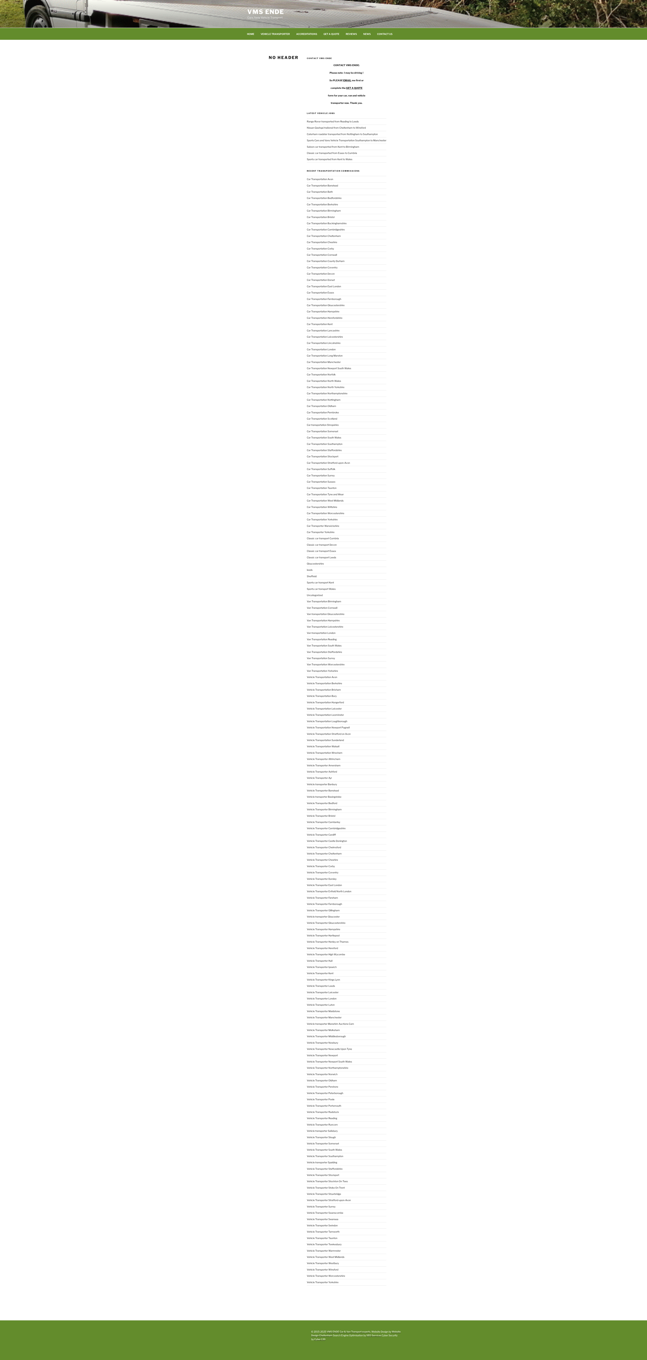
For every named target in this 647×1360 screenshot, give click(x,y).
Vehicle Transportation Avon (322, 677)
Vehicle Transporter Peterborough (325, 1093)
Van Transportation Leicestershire (325, 626)
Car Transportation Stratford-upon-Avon (328, 462)
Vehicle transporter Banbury (322, 784)
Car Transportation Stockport (322, 456)
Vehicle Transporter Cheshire (322, 859)
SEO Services (373, 1335)
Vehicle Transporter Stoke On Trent (326, 1187)
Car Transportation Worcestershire (325, 513)
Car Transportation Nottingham (324, 399)
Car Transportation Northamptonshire (327, 393)
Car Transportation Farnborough (324, 299)
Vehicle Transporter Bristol (321, 815)
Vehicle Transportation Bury (322, 695)
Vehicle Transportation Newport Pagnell (328, 727)
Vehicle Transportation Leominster (325, 714)
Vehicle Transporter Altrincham (323, 759)
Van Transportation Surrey (321, 658)
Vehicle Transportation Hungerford (325, 702)
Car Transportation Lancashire (323, 330)
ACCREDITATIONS (306, 34)
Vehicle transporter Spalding (322, 1162)
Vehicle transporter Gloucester (323, 916)
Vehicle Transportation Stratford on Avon (329, 733)
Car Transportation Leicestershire (325, 336)
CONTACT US (384, 34)
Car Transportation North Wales (324, 380)
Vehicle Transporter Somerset (323, 1143)
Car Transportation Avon (320, 179)
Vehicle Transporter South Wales (324, 1149)
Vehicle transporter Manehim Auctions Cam (330, 1023)
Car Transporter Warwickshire (323, 525)
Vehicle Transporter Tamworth (323, 1231)
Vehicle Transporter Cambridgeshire (326, 828)
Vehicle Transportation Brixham (324, 689)
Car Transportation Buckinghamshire (327, 223)
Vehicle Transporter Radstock (323, 1112)
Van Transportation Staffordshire (324, 652)
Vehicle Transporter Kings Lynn (323, 979)
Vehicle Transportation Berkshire (324, 683)
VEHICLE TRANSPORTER (275, 34)
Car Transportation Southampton (324, 443)
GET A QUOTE (331, 34)
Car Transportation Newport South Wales (329, 368)
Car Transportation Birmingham (324, 210)
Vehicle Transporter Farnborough (324, 904)
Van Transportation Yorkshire (322, 670)
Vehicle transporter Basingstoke (324, 796)
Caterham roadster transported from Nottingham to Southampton (342, 134)
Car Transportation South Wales (324, 437)
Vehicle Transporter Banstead (323, 790)
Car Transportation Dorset (321, 279)
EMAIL (347, 80)
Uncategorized (315, 595)
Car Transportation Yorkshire (322, 519)
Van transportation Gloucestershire (325, 614)
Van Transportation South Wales (324, 645)
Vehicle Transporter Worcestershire (326, 1275)
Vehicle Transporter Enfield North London (329, 891)
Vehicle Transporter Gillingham (323, 910)
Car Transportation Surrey (321, 475)
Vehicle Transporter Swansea (322, 1219)
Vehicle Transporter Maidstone (323, 1011)
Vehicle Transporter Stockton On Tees (327, 1181)
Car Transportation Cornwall (322, 254)
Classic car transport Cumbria (323, 538)
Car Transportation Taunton (321, 487)
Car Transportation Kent (320, 324)
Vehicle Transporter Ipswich (322, 967)
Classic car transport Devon (322, 544)
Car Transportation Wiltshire (322, 507)
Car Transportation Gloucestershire (326, 305)
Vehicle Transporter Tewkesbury (324, 1244)
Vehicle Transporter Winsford (322, 1269)
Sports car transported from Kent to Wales (329, 159)
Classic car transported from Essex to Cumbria (332, 153)
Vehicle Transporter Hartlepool (323, 935)
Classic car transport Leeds (321, 557)
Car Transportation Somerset (322, 431)
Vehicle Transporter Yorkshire (322, 1282)
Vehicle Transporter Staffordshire (325, 1168)
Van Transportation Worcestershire (326, 664)
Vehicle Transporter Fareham (322, 897)
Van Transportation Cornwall (322, 607)
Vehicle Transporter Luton (321, 1004)
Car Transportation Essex (320, 292)
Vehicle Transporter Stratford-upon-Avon (329, 1200)
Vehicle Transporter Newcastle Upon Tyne (329, 1048)
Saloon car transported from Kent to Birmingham (333, 146)
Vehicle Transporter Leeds (321, 985)
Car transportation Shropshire (323, 424)
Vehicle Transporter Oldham (322, 1080)
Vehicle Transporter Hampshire (323, 929)
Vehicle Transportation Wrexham (324, 752)
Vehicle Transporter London (321, 998)
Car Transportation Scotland (322, 418)
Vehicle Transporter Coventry (322, 872)
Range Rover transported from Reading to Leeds (333, 121)
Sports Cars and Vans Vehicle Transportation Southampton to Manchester (346, 140)
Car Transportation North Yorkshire (325, 387)
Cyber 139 (319, 1339)
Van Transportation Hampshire (323, 620)
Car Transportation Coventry (322, 267)
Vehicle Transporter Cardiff (321, 834)
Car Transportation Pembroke (323, 412)
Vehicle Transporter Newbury (322, 1042)
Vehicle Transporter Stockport (323, 1175)
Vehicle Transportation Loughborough (327, 721)
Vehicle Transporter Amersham (324, 765)
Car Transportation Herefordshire (324, 317)
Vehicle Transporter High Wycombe (326, 954)
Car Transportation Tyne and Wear (325, 494)
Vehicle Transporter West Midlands (325, 1256)
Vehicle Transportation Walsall (323, 746)
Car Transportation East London (324, 286)
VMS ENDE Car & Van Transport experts (348, 1331)
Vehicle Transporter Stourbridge (324, 1193)
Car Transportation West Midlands (325, 500)
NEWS (367, 34)
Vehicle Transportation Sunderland (325, 740)
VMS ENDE (265, 12)
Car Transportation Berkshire (322, 204)
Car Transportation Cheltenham (324, 235)
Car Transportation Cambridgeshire (326, 229)
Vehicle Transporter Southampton (325, 1156)
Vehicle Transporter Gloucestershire (326, 922)
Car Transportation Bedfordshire (324, 198)
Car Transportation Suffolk (321, 469)
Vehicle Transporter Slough (321, 1137)
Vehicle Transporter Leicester (322, 992)
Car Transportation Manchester (324, 362)
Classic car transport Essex (321, 551)
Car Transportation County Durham (326, 261)
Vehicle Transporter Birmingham (324, 809)
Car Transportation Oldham (321, 406)
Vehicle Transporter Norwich (322, 1074)
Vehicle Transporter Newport (322, 1055)
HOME (250, 34)
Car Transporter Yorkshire (320, 532)
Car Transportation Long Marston (325, 355)
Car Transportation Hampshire (323, 311)
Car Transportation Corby (320, 248)
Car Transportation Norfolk (321, 374)
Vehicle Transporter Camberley (323, 822)
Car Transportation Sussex (321, 481)
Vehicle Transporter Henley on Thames (327, 941)
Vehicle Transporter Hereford (322, 948)
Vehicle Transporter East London (324, 885)
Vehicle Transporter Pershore (322, 1086)
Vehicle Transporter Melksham (323, 1030)
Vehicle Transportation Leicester (324, 708)
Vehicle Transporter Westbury (323, 1263)
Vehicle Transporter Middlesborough (326, 1036)
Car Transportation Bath (320, 191)
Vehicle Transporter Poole (320, 1099)
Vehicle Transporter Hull (319, 960)
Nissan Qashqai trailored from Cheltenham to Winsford (336, 127)
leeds (310, 569)
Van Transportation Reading (322, 639)
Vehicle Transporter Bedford (322, 803)
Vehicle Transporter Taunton (322, 1238)
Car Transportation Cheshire (322, 242)
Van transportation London (321, 632)
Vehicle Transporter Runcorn (322, 1124)
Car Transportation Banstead (322, 185)
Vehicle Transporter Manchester (324, 1017)
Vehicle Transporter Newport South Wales (329, 1061)
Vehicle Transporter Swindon (322, 1225)
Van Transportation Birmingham (324, 601)
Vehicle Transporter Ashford (322, 771)
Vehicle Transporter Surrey (321, 1206)
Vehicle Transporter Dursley (321, 878)
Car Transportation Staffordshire (324, 450)
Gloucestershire (315, 563)
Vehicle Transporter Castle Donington (327, 840)
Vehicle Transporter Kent (320, 973)
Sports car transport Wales (321, 588)
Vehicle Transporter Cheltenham (324, 853)
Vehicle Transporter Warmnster (324, 1250)
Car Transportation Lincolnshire (324, 343)
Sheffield (312, 576)
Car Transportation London (321, 349)
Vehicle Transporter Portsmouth (324, 1105)
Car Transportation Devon (321, 273)
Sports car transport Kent (320, 582)
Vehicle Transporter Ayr (319, 777)
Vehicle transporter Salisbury (322, 1130)
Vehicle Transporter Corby (321, 866)
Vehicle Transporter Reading (322, 1118)
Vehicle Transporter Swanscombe (325, 1212)
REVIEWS (351, 34)
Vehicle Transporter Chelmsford (324, 847)
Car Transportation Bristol (320, 217)
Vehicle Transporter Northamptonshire (327, 1067)
